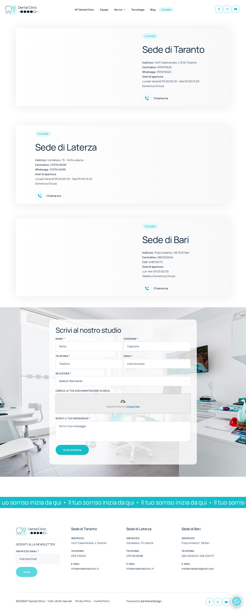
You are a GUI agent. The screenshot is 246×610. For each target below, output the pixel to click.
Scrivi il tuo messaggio (73, 418)
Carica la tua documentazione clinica (83, 390)
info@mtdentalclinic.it (85, 568)
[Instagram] (227, 9)
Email (128, 356)
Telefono (63, 356)
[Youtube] (235, 9)
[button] (124, 9)
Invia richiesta (72, 450)
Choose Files (133, 406)
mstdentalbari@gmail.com (198, 568)
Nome (60, 338)
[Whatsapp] (236, 601)
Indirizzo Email (27, 551)
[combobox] (123, 381)
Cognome (131, 338)
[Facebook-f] (219, 9)
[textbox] (122, 381)
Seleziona (63, 373)
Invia (27, 572)
